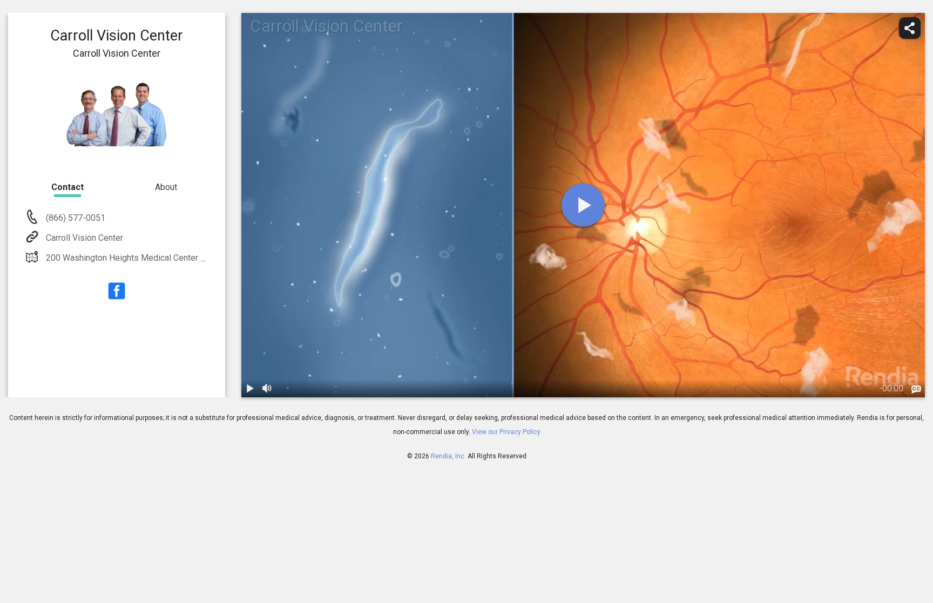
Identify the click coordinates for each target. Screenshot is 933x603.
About (166, 187)
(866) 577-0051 (74, 218)
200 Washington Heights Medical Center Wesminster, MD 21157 (167, 258)
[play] (583, 205)
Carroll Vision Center (84, 238)
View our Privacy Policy (506, 432)
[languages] (916, 389)
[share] (910, 28)
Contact (67, 187)
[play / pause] (250, 388)
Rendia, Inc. (448, 456)
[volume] (267, 388)
